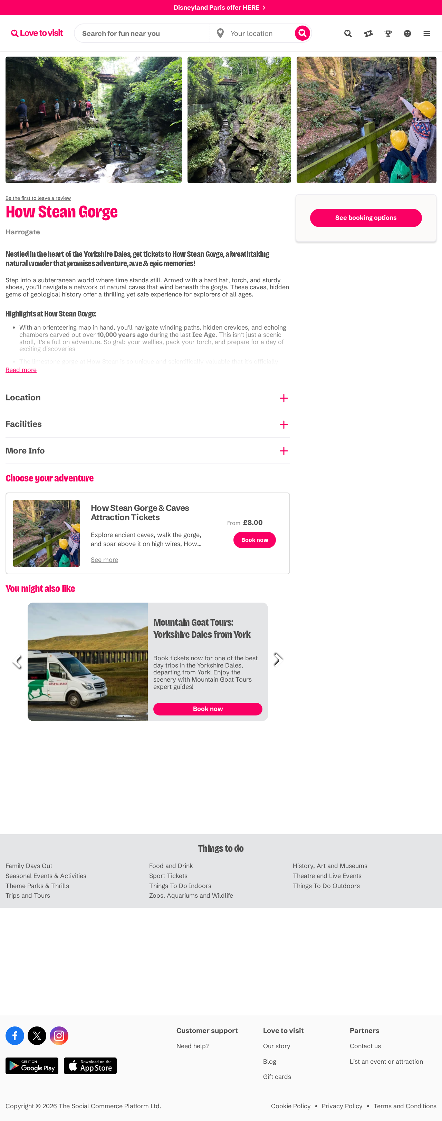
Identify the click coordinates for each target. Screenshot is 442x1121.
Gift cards (277, 1077)
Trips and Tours (28, 895)
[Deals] (368, 33)
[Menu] (427, 33)
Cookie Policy (291, 1106)
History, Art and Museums (330, 866)
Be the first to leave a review (38, 198)
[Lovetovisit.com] (37, 33)
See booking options (366, 218)
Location (23, 397)
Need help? (192, 1046)
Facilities (24, 424)
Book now (254, 539)
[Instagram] (59, 1035)
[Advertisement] (221, 780)
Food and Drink (171, 866)
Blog (269, 1061)
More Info (25, 451)
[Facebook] (15, 1035)
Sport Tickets (168, 876)
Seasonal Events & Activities (46, 876)
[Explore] (348, 33)
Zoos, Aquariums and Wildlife (191, 895)
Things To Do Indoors (180, 886)
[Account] (407, 33)
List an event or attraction (386, 1061)
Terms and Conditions (405, 1106)
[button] (38, 198)
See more (104, 560)
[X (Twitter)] (37, 1035)
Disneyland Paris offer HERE (216, 7)
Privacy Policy (342, 1106)
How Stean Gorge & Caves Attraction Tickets (140, 513)
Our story (276, 1046)
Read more (21, 370)
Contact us (365, 1046)
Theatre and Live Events (327, 876)
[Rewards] (388, 33)
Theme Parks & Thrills (37, 886)
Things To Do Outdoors (326, 886)
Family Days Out (29, 866)
